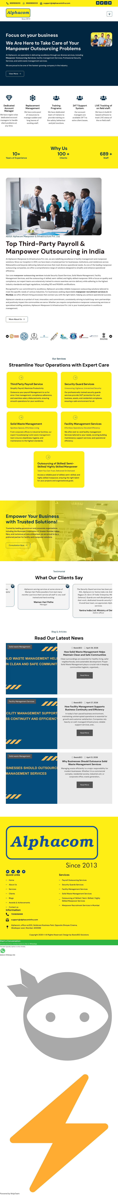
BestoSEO (78, 648)
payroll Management (33, 392)
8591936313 (15, 3)
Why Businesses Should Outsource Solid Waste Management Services (84, 763)
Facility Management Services (83, 424)
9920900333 (32, 3)
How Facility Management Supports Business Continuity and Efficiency (85, 708)
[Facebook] (97, 3)
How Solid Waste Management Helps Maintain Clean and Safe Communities (84, 653)
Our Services (59, 358)
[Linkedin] (110, 3)
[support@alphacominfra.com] (41, 3)
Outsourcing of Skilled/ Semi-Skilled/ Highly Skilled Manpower (57, 465)
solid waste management (39, 435)
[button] (7, 336)
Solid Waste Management (26, 424)
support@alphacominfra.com (56, 3)
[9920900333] (24, 3)
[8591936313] (7, 3)
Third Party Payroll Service (26, 384)
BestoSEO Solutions (80, 935)
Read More (84, 675)
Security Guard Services (79, 384)
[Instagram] (106, 3)
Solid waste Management (19, 646)
